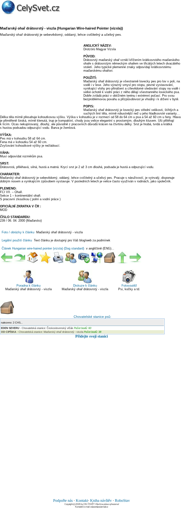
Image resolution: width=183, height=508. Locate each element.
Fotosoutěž (129, 285)
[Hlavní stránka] (32, 258)
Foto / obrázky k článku (18, 232)
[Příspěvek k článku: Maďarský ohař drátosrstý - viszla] (84, 258)
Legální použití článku (17, 240)
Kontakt (82, 500)
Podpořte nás (63, 500)
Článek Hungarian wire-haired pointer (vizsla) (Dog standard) (43, 248)
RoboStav (122, 500)
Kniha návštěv (101, 500)
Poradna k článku (28, 285)
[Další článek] (135, 258)
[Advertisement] (40, 78)
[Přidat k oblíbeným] (45, 258)
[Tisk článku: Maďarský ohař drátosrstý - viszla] (58, 258)
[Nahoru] (122, 258)
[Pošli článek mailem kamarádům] (97, 258)
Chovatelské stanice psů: (91, 317)
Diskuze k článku (85, 285)
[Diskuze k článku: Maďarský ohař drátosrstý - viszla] (71, 258)
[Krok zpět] (19, 258)
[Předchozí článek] (7, 258)
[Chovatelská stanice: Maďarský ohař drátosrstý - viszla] (110, 258)
